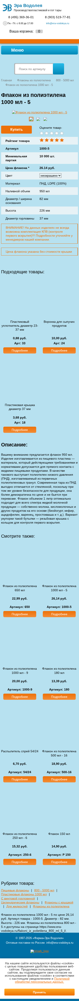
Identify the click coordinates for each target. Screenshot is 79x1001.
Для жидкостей (17, 906)
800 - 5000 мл (44, 890)
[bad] (41, 133)
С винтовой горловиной (18, 898)
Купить (16, 129)
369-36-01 (21, 17)
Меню (17, 50)
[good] (56, 133)
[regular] (51, 133)
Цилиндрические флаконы (20, 902)
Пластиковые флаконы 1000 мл (24, 894)
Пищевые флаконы (15, 890)
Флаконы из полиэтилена (51, 906)
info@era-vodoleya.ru (57, 23)
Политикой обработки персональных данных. (42, 980)
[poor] (46, 133)
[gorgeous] (61, 133)
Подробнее (20, 350)
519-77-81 (57, 17)
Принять (39, 992)
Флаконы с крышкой (59, 902)
